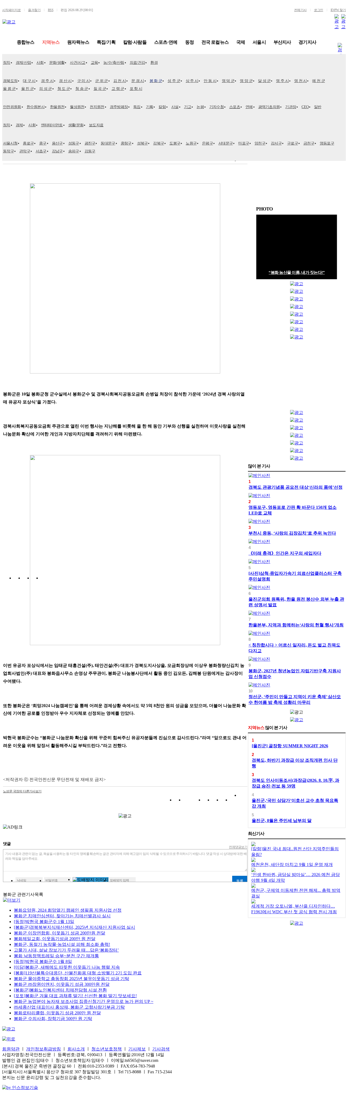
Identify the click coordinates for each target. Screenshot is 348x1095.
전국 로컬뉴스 (215, 42)
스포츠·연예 (166, 42)
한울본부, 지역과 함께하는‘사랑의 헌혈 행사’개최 (296, 625)
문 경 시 (137, 81)
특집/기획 (106, 42)
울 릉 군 (9, 89)
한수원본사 (36, 107)
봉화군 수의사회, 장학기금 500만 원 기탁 (53, 1018)
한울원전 (57, 107)
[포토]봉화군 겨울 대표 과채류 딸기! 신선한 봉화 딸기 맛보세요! (75, 995)
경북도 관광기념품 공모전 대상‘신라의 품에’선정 (295, 487)
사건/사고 (77, 63)
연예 (249, 107)
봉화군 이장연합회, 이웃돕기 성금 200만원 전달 (59, 933)
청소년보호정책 (106, 1049)
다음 (334, 209)
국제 (240, 42)
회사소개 (76, 1049)
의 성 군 (45, 89)
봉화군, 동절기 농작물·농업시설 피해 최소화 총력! (62, 944)
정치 (6, 63)
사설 (175, 107)
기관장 (290, 107)
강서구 (276, 143)
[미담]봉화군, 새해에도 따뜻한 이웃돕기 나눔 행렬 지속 (67, 967)
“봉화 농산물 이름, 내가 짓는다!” (297, 272)
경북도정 (10, 81)
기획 (149, 107)
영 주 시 (282, 81)
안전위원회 (12, 107)
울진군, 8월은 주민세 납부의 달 (282, 820)
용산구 (57, 143)
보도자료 (96, 125)
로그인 (318, 10)
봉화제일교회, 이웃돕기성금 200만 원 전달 (54, 938)
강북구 (158, 143)
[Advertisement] (297, 376)
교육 (94, 63)
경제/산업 (23, 63)
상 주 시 (192, 81)
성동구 (73, 143)
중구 (42, 143)
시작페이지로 (11, 10)
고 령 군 (117, 89)
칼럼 (162, 107)
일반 (317, 107)
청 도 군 (63, 89)
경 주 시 (47, 81)
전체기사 (300, 10)
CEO (305, 107)
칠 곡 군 (100, 89)
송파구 (73, 151)
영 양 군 (246, 81)
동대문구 (108, 143)
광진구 (90, 143)
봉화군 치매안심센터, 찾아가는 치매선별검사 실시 (62, 916)
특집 (137, 107)
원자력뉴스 (78, 42)
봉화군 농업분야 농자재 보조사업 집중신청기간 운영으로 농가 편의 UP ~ (83, 1001)
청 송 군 (81, 89)
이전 (328, 209)
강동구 (90, 151)
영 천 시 (300, 81)
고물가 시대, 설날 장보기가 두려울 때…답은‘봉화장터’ (66, 950)
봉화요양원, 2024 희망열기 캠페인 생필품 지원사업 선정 (68, 910)
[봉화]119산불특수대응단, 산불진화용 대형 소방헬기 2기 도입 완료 (78, 973)
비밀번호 (51, 880)
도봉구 (174, 143)
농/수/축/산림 (113, 63)
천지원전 (97, 107)
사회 (40, 63)
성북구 (142, 143)
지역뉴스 (51, 42)
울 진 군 (27, 89)
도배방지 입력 (119, 880)
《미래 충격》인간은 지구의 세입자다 (284, 553)
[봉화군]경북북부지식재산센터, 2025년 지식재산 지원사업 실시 (74, 927)
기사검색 (161, 1049)
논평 (200, 107)
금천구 (308, 143)
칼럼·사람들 (135, 42)
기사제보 (137, 1049)
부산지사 (282, 42)
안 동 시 (210, 81)
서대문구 (225, 143)
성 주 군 (173, 81)
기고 (187, 107)
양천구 (259, 143)
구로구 (292, 143)
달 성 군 (264, 81)
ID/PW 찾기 (338, 10)
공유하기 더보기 (243, 801)
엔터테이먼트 (52, 125)
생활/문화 (76, 125)
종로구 (28, 143)
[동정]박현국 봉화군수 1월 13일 (44, 921)
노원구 (191, 143)
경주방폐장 (119, 107)
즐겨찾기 (34, 10)
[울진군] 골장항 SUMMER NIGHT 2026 (290, 745)
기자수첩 (216, 107)
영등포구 (327, 143)
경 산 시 (65, 81)
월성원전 (77, 107)
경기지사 (307, 42)
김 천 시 (119, 81)
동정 (189, 42)
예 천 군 (318, 81)
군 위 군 (101, 81)
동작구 (8, 151)
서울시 (259, 42)
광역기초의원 (269, 107)
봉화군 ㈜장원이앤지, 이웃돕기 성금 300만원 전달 (62, 984)
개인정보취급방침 (43, 1049)
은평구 (207, 143)
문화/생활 (57, 63)
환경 (154, 63)
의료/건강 (137, 63)
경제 (19, 125)
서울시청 (10, 143)
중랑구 (126, 143)
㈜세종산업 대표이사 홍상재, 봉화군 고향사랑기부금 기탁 (69, 1007)
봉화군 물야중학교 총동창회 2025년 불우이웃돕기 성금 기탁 (71, 978)
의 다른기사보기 (22, 791)
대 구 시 (29, 81)
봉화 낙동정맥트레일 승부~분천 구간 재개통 (56, 955)
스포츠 (234, 107)
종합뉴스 (26, 42)
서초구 (41, 151)
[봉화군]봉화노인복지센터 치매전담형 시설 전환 (60, 990)
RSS (50, 10)
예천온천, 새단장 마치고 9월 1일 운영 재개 (292, 864)
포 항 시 (136, 89)
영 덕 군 (228, 81)
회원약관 (11, 1049)
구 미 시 (83, 81)
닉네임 (21, 880)
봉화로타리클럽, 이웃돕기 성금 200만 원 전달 (57, 1013)
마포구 (243, 143)
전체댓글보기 (238, 847)
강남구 (57, 151)
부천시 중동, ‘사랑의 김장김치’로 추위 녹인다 (292, 533)
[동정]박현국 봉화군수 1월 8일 (43, 961)
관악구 (24, 151)
